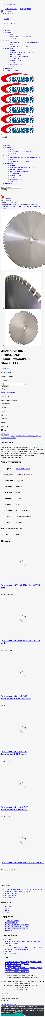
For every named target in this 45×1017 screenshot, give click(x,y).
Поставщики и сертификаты (20, 37)
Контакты (9, 68)
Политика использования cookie (17, 927)
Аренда (12, 44)
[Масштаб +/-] (2, 993)
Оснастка (4, 206)
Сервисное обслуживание (19, 46)
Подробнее (5, 434)
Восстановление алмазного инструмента (25, 42)
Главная (4, 204)
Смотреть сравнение (8, 1004)
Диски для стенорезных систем (21, 436)
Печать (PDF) (6, 368)
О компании (9, 33)
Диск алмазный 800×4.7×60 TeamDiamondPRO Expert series (16, 697)
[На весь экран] (4, 993)
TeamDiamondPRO (8, 392)
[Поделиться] (6, 993)
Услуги (7, 41)
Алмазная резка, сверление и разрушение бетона (23, 962)
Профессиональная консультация (22, 52)
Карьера (13, 39)
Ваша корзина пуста (8, 13)
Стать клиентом (16, 58)
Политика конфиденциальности (17, 925)
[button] (2, 592)
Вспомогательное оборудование (17, 964)
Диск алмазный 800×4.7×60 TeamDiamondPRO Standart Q (15, 752)
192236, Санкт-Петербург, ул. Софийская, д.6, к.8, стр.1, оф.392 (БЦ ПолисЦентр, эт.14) (23, 890)
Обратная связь (11, 897)
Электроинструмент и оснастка (25, 204)
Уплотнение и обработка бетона (17, 970)
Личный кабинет (11, 70)
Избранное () (9, 23)
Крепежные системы (13, 966)
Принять (19, 1012)
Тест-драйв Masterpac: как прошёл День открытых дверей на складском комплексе (23, 948)
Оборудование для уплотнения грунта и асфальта (23, 968)
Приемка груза (15, 60)
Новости (13, 35)
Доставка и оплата (16, 54)
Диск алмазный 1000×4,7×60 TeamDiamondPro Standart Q (14, 808)
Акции (12, 50)
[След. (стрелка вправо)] (4, 995)
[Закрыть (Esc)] (8, 993)
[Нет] (25, 1015)
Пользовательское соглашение (16, 929)
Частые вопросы (16, 64)
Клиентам (9, 48)
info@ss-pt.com (9, 4)
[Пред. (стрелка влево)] (2, 995)
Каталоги (13, 66)
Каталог (8, 31)
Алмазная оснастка (15, 206)
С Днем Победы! (11, 953)
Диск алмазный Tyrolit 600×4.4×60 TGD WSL (22, 862)
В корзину (5, 386)
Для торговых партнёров (19, 56)
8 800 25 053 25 (11, 893)
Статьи (12, 62)
